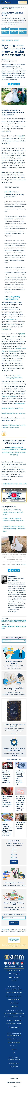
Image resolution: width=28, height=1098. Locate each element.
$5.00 (15, 851)
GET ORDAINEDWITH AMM (14, 940)
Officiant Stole (14, 1003)
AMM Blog (7, 7)
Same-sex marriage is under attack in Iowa (13, 627)
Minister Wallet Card (14, 999)
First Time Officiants (21, 32)
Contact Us (14, 1049)
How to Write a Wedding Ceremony (14, 1013)
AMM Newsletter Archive (14, 1039)
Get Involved (14, 1066)
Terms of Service (14, 1078)
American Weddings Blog (14, 970)
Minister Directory (14, 977)
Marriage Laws (9, 40)
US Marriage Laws (14, 1027)
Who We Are (14, 1046)
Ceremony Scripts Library (14, 1020)
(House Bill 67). (6, 329)
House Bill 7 (21, 136)
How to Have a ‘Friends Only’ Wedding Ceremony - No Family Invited (13, 512)
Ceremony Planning (4, 32)
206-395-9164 (20, 966)
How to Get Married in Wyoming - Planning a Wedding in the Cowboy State (14, 528)
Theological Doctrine (14, 1042)
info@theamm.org (10, 966)
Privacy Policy (14, 1086)
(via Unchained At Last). (9, 396)
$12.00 (15, 854)
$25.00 (15, 857)
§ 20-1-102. (7, 192)
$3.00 (15, 848)
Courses (14, 980)
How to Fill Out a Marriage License (14, 1016)
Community (22, 29)
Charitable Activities (14, 1059)
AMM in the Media (14, 1063)
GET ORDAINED (23, 2)
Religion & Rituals (13, 32)
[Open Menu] (2, 2)
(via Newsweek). (20, 403)
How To (13, 29)
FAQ (14, 1052)
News (3, 29)
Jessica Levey (6, 59)
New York (17, 348)
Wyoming (16, 40)
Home (2, 7)
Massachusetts (13, 351)
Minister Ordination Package (14, 989)
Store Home (14, 1006)
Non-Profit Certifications (14, 1035)
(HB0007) (22, 334)
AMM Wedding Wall (14, 974)
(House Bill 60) (9, 319)
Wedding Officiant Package (14, 992)
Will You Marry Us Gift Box (14, 996)
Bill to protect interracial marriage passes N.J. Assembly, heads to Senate (13, 620)
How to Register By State (14, 1023)
